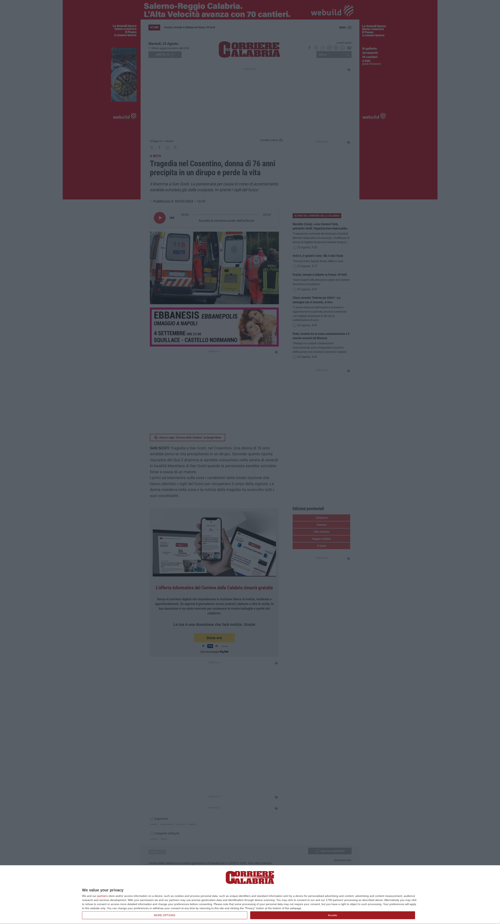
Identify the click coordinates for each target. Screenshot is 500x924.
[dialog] (250, 894)
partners (102, 896)
